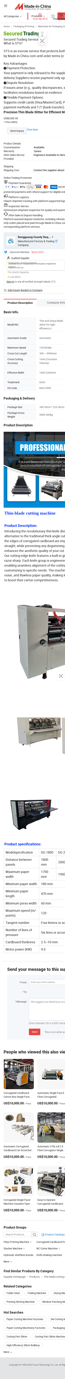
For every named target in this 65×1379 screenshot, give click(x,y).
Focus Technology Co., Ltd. (45, 1364)
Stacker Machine (13, 1248)
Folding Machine (37, 1293)
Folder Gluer (13, 1293)
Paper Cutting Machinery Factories (25, 1328)
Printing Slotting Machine (20, 1301)
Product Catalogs (54, 1234)
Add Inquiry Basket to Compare (25, 290)
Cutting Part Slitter (16, 1336)
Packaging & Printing (24, 26)
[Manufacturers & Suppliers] (32, 6)
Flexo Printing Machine (16, 1242)
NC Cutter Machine (47, 1248)
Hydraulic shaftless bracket (19, 1255)
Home (7, 26)
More (7, 1352)
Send (34, 1032)
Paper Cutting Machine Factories (24, 1319)
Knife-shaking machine (49, 1255)
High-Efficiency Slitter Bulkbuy (23, 1345)
